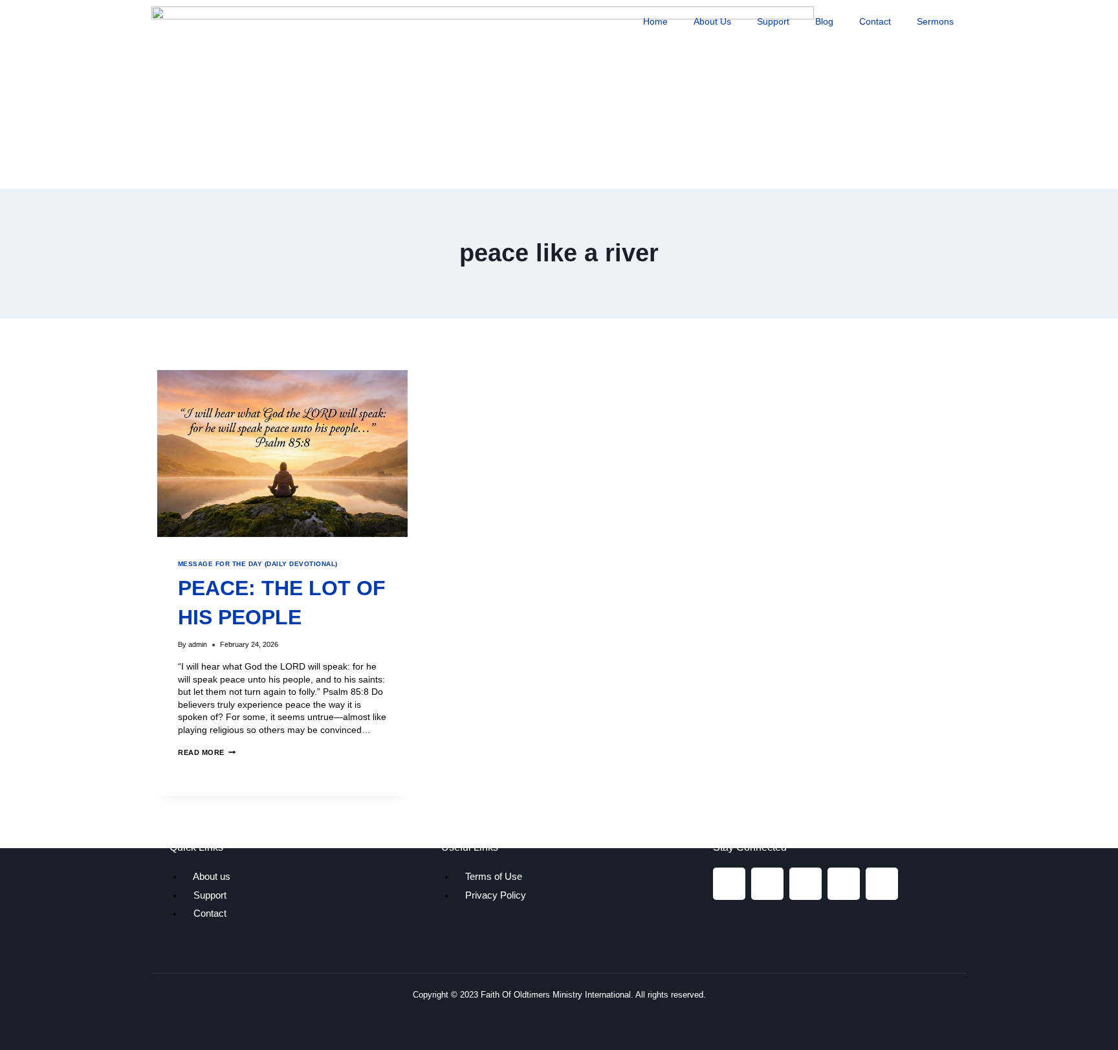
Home (655, 21)
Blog (824, 21)
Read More (207, 752)
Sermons (935, 21)
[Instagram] (767, 884)
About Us (712, 21)
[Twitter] (805, 884)
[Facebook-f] (729, 884)
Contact (875, 21)
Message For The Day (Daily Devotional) (258, 563)
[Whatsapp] (882, 884)
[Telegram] (844, 884)
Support (773, 21)
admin (197, 644)
